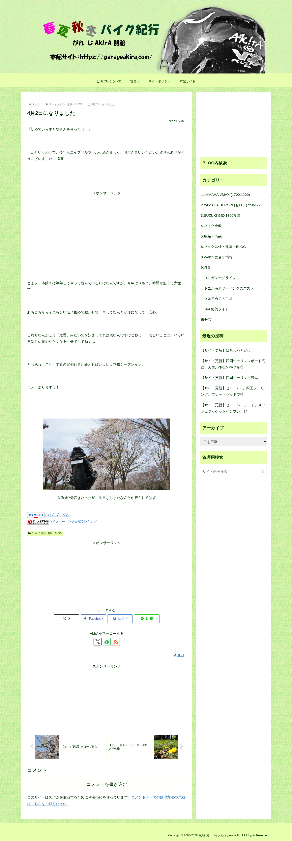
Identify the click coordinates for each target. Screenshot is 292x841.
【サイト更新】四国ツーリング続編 (229, 378)
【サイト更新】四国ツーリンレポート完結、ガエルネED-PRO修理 (233, 364)
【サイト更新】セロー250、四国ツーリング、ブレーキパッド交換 (232, 391)
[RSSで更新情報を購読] (116, 642)
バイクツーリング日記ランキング (73, 521)
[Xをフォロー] (98, 642)
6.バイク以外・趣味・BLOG (47, 533)
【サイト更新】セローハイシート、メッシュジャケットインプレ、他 (233, 408)
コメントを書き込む (106, 784)
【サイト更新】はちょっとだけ (226, 350)
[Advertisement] (106, 224)
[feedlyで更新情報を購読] (107, 642)
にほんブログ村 (57, 515)
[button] (262, 471)
